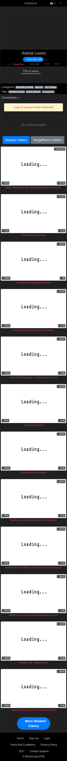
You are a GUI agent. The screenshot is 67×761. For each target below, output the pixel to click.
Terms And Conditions (22, 744)
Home (20, 738)
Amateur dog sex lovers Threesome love (33, 710)
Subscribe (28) (34, 59)
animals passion (16, 92)
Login (47, 738)
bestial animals (33, 92)
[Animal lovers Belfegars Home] (33, 261)
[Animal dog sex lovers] (33, 213)
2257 (22, 751)
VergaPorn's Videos (47, 140)
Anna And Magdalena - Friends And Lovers (33, 377)
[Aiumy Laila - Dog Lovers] (33, 641)
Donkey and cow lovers (33, 472)
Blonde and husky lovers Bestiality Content (33, 615)
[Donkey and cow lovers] (33, 451)
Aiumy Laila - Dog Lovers (33, 662)
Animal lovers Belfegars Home (33, 282)
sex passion (48, 92)
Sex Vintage (50, 87)
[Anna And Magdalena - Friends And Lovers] (33, 356)
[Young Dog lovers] (33, 403)
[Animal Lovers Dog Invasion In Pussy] (33, 308)
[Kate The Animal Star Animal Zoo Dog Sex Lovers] (33, 166)
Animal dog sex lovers (33, 235)
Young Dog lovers (33, 425)
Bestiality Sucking (24, 87)
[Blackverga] (32, 3)
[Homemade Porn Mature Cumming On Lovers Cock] (33, 546)
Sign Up (34, 738)
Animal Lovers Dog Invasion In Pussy (33, 330)
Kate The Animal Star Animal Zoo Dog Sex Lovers (33, 187)
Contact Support (39, 751)
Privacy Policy (49, 744)
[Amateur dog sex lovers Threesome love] (33, 688)
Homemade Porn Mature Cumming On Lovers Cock (33, 567)
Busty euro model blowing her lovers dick (33, 520)
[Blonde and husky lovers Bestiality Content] (33, 593)
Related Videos (16, 140)
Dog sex (39, 87)
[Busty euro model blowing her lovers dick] (33, 498)
